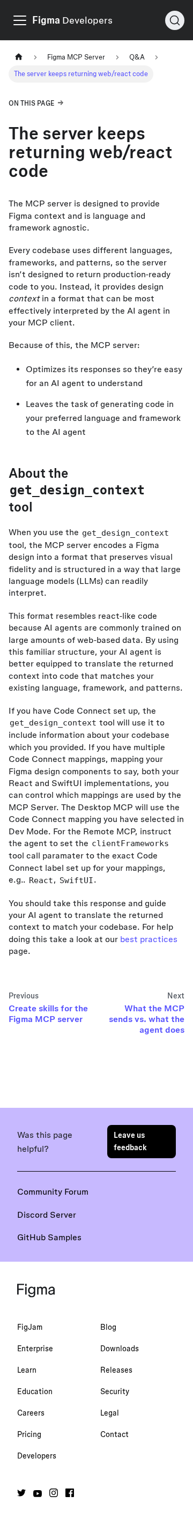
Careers (30, 1413)
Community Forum (52, 1191)
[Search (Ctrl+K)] (174, 20)
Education (35, 1391)
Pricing (29, 1434)
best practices (148, 939)
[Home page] (19, 57)
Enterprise (35, 1348)
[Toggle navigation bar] (20, 20)
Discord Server (46, 1214)
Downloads (119, 1348)
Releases (116, 1370)
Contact (114, 1434)
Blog (108, 1327)
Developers (36, 1456)
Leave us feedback (130, 1141)
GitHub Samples (49, 1237)
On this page (32, 103)
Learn (26, 1370)
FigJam (29, 1327)
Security (114, 1391)
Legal (109, 1413)
